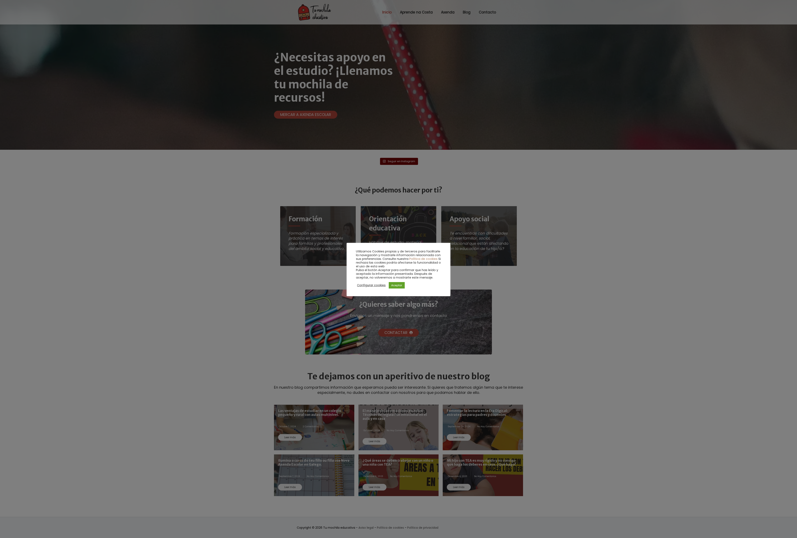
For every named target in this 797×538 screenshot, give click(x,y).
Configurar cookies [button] (371, 285)
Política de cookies (423, 259)
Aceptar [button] (396, 285)
